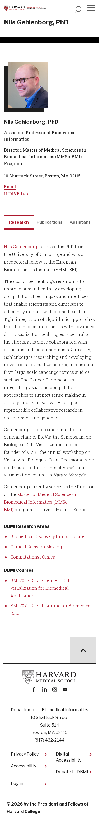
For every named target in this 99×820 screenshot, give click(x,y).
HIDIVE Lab (16, 193)
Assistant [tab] (80, 222)
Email (10, 186)
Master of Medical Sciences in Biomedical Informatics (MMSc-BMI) (41, 501)
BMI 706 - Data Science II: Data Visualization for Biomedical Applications (41, 588)
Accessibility (23, 765)
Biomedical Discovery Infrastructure (47, 536)
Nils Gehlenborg (20, 246)
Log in (17, 783)
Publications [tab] (50, 222)
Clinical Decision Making (36, 546)
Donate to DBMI (72, 771)
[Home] (25, 8)
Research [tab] (19, 222)
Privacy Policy (25, 754)
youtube (65, 689)
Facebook (34, 689)
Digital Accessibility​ (68, 757)
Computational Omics (32, 557)
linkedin (44, 689)
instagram (54, 689)
